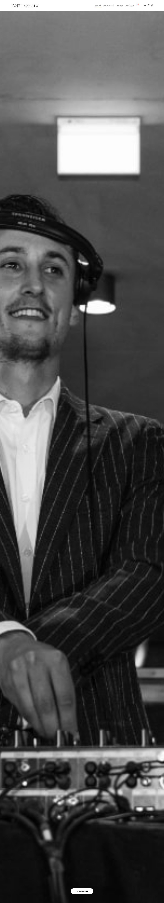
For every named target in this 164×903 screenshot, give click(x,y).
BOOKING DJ (82, 891)
